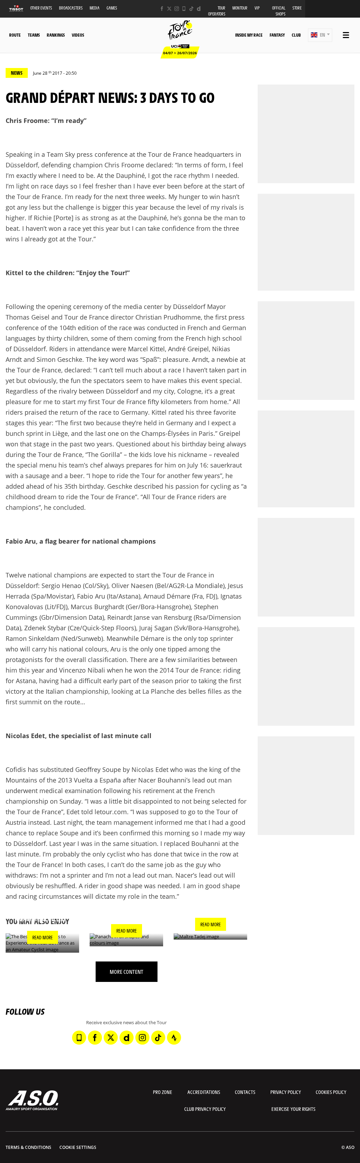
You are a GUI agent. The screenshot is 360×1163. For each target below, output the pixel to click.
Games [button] (112, 8)
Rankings (56, 35)
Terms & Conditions (28, 1147)
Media (94, 8)
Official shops (278, 11)
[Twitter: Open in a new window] (169, 8)
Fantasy (277, 35)
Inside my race (249, 35)
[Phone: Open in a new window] (184, 8)
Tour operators (216, 11)
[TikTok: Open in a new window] (191, 8)
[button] (320, 35)
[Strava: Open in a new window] (174, 1038)
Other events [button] (41, 8)
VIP (257, 8)
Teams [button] (34, 35)
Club (296, 35)
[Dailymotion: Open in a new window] (198, 8)
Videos (78, 35)
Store (297, 8)
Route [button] (15, 35)
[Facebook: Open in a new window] (162, 8)
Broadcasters (71, 8)
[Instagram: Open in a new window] (176, 8)
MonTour (240, 8)
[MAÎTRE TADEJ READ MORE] (210, 936)
